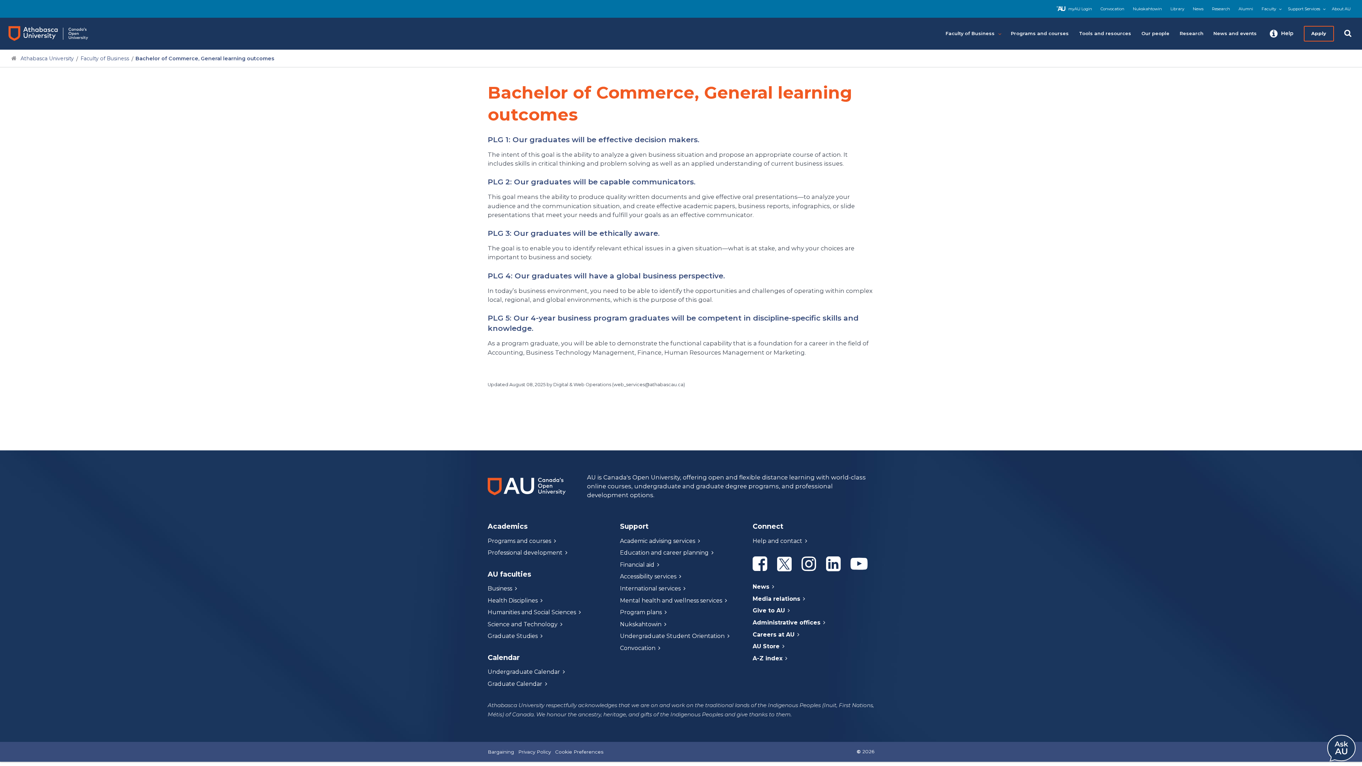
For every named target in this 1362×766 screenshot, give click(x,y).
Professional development (525, 552)
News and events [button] (1235, 33)
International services (650, 588)
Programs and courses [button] (1040, 33)
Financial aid (637, 564)
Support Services (1304, 8)
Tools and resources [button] (1105, 33)
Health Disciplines (513, 600)
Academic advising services (657, 541)
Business (500, 588)
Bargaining (501, 752)
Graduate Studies (513, 636)
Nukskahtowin (1147, 8)
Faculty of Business (105, 58)
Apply (1318, 33)
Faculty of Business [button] (970, 33)
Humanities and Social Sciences (532, 612)
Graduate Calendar (515, 684)
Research (1221, 8)
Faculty (1269, 8)
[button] (1281, 34)
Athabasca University (47, 58)
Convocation (1112, 8)
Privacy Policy (534, 752)
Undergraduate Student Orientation (672, 636)
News (1198, 8)
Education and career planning (664, 552)
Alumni (1246, 8)
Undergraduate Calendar (524, 671)
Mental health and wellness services (671, 600)
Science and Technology (523, 624)
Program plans (641, 612)
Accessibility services (648, 576)
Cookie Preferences (579, 752)
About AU (1341, 8)
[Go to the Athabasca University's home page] (55, 34)
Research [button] (1191, 33)
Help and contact (777, 541)
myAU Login (1080, 8)
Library (1177, 8)
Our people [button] (1155, 33)
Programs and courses (519, 541)
